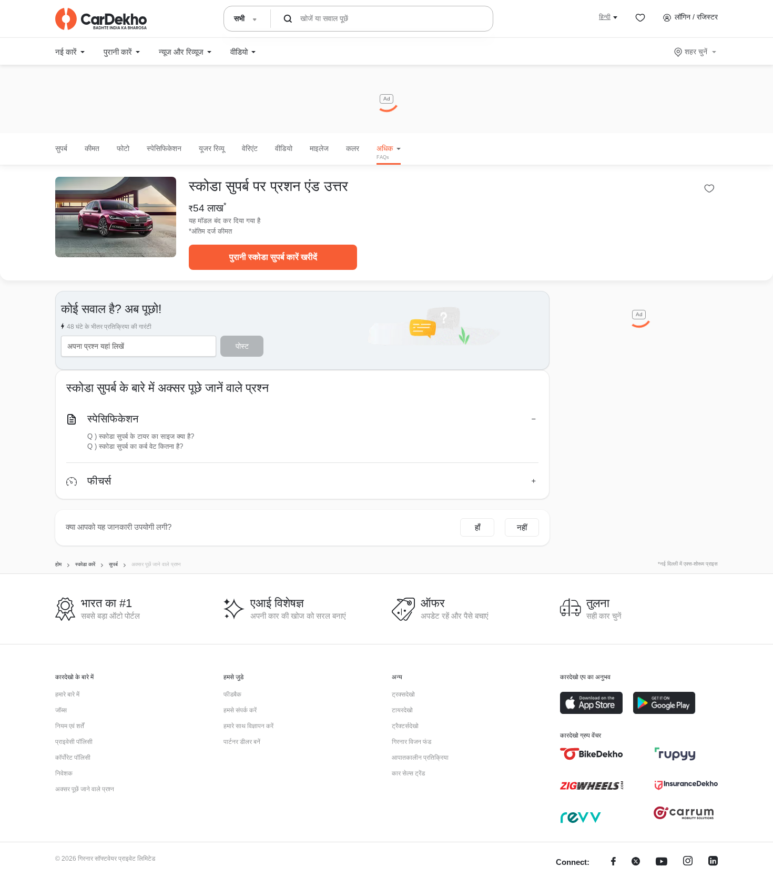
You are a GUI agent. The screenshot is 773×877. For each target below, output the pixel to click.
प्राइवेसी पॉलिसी (74, 741)
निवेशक (64, 773)
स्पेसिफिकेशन (112, 419)
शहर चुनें (696, 51)
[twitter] (636, 862)
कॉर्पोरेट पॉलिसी (72, 757)
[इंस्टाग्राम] (688, 862)
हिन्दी (605, 17)
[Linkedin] (713, 862)
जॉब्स (61, 710)
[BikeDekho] (591, 754)
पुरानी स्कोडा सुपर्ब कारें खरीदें (273, 257)
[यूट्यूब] (661, 862)
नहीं (522, 527)
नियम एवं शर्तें (69, 726)
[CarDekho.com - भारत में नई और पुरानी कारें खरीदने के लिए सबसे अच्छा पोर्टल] (101, 19)
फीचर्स (99, 481)
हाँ (477, 527)
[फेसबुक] (613, 862)
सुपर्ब (61, 148)
